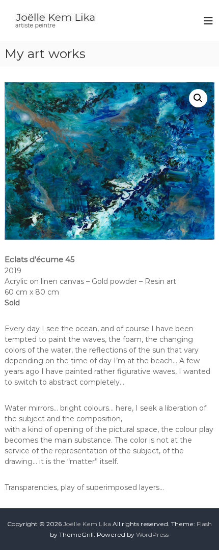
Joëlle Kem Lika (87, 524)
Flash (204, 524)
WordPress (152, 534)
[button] (198, 98)
